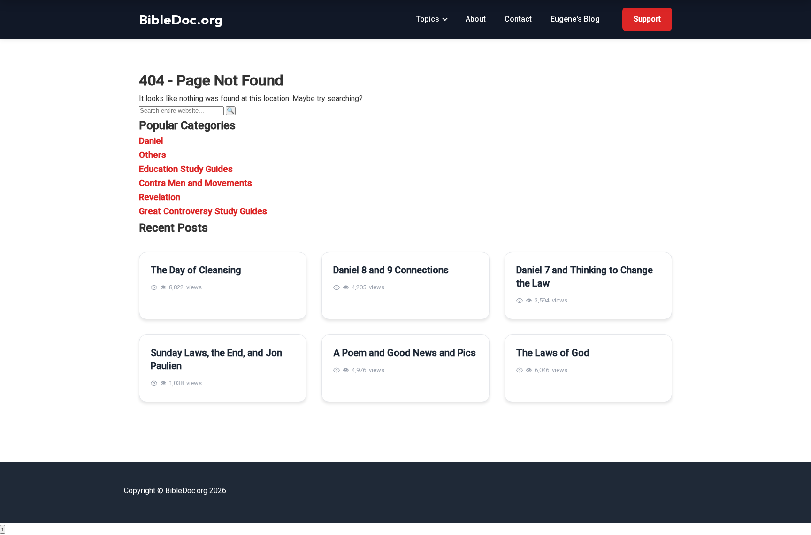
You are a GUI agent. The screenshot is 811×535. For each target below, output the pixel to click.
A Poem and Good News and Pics (404, 352)
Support (647, 19)
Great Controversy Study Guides (203, 211)
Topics (427, 19)
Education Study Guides (186, 169)
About (476, 19)
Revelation (159, 197)
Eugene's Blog (575, 19)
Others (152, 155)
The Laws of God (552, 352)
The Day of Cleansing (196, 270)
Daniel (151, 141)
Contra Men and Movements (195, 183)
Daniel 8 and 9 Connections (391, 270)
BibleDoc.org (180, 19)
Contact (518, 19)
